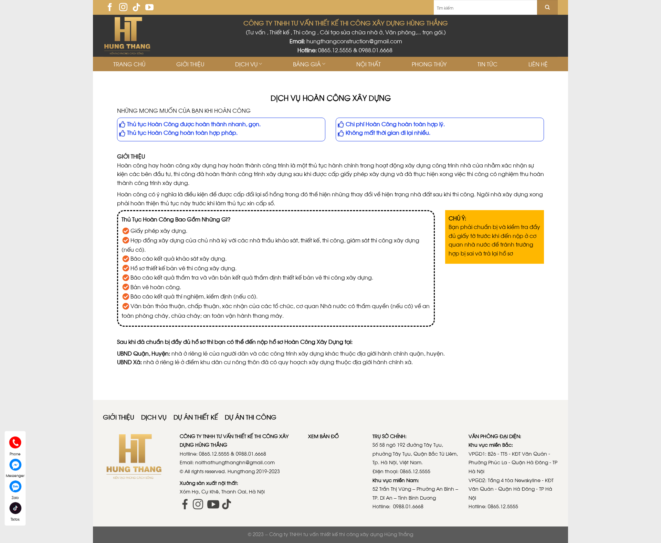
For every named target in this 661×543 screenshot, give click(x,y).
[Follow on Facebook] (110, 7)
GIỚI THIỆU (190, 64)
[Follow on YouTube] (149, 7)
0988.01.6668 (376, 50)
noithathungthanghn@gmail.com (235, 462)
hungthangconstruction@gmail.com (354, 41)
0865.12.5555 (335, 50)
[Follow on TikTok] (136, 7)
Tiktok (15, 518)
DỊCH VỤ (246, 64)
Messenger (15, 474)
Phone (15, 452)
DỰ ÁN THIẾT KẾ (197, 416)
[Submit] (547, 7)
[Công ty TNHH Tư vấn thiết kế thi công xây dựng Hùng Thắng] (129, 36)
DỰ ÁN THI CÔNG (250, 416)
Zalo (15, 496)
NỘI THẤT (368, 64)
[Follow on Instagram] (123, 7)
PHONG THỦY (429, 64)
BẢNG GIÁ (307, 64)
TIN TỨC (487, 64)
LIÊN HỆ (538, 64)
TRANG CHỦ (129, 64)
